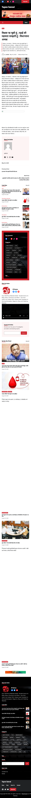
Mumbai (13, 744)
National (14, 262)
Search (24, 333)
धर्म (24, 751)
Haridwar (19, 255)
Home (3, 773)
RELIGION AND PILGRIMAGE (11, 264)
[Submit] (27, 763)
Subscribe (13, 789)
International (15, 257)
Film (14, 255)
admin (7, 54)
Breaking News (4, 222)
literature (22, 257)
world (20, 751)
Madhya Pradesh (6, 744)
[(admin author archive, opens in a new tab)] (3, 55)
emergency (8, 255)
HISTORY (7, 257)
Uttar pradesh (13, 751)
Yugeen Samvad (8, 6)
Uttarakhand (4, 198)
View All (27, 185)
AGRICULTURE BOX (9, 245)
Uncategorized (9, 269)
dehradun (8, 198)
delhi (3, 188)
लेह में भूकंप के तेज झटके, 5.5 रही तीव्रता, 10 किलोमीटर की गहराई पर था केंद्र (10, 208)
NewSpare (25, 793)
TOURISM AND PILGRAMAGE (11, 267)
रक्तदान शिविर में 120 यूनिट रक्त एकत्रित (9, 200)
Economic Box (9, 252)
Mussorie (8, 262)
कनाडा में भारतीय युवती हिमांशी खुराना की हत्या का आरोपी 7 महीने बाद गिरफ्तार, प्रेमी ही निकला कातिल (11, 224)
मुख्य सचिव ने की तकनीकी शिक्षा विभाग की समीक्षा (11, 216)
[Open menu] (3, 22)
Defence (8, 250)
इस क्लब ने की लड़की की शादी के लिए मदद (9, 171)
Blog (3, 28)
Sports (19, 264)
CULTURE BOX (5, 737)
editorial (16, 252)
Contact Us (5, 771)
